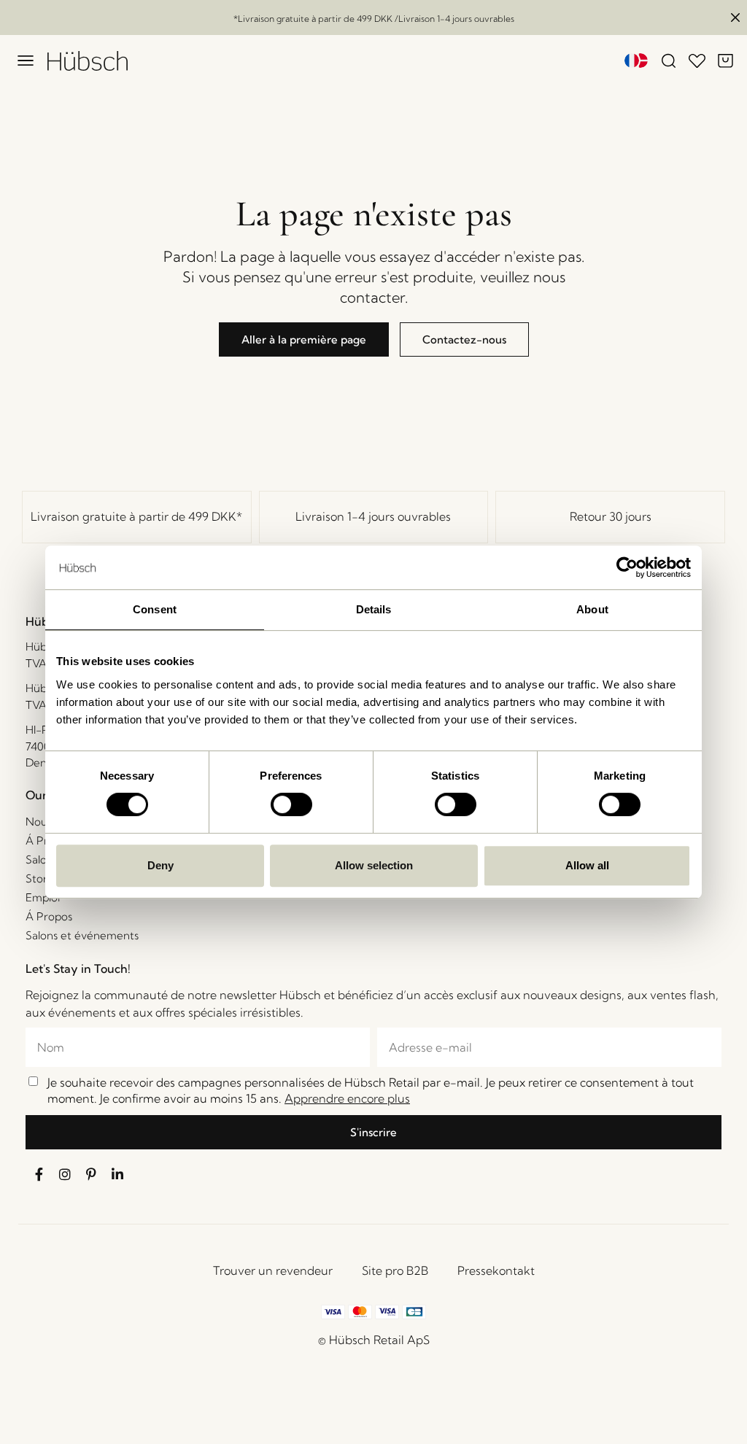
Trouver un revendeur (273, 1270)
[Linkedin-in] (117, 1174)
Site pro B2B (395, 1270)
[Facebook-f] (39, 1174)
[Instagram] (65, 1174)
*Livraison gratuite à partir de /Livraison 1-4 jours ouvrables (373, 18)
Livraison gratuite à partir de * (136, 516)
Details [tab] (374, 609)
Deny (160, 865)
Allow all (587, 865)
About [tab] (592, 609)
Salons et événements (82, 935)
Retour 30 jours (610, 516)
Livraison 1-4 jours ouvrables (373, 516)
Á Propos (49, 916)
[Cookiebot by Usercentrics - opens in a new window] (627, 567)
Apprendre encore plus (347, 1098)
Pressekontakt (496, 1270)
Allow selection (374, 865)
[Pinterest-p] (91, 1174)
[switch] (291, 804)
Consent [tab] (155, 609)
